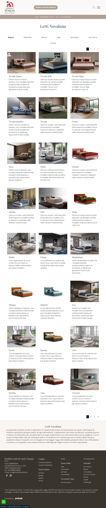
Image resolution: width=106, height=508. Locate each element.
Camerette (65, 474)
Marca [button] (11, 37)
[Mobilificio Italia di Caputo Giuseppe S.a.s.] (10, 7)
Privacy (3, 507)
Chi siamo (87, 467)
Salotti (41, 478)
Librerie (41, 473)
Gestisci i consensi (22, 507)
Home (37, 17)
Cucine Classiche (45, 465)
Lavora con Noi (89, 474)
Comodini (65, 469)
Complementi (88, 459)
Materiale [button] (28, 37)
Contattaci (87, 472)
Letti (57, 17)
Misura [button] (44, 37)
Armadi (64, 472)
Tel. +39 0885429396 (12, 470)
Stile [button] (58, 37)
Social (85, 477)
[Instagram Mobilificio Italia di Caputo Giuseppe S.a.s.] (10, 475)
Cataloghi (87, 482)
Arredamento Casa (47, 17)
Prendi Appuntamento (46, 7)
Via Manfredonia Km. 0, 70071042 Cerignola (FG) (15, 467)
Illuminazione (66, 482)
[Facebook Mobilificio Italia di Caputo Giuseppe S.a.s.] (6, 475)
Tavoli (41, 481)
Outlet (85, 480)
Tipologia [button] (74, 37)
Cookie (10, 507)
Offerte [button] (53, 43)
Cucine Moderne (45, 462)
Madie (41, 476)
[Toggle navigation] (98, 7)
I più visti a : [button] (93, 37)
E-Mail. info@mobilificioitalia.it (16, 472)
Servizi (85, 469)
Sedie (63, 459)
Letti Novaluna (66, 17)
